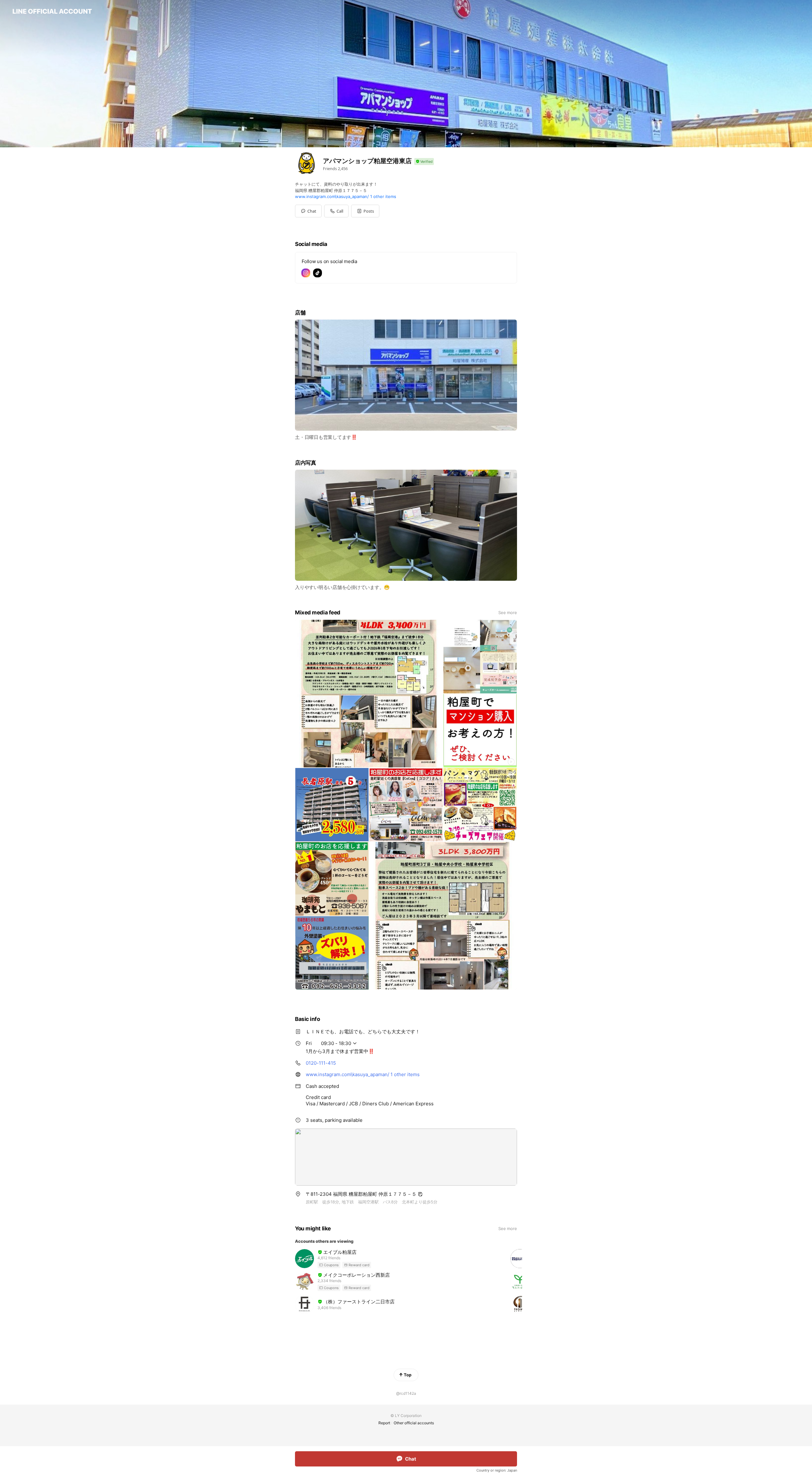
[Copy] (420, 1194)
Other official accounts (414, 1422)
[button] (365, 211)
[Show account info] (424, 161)
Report (384, 1422)
